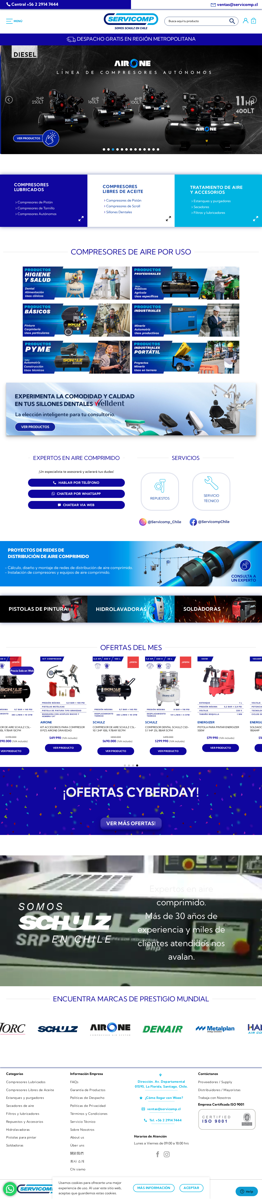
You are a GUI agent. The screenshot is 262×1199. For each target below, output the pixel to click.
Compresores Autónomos (37, 214)
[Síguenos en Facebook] (158, 1155)
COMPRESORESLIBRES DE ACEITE (123, 189)
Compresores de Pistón (35, 202)
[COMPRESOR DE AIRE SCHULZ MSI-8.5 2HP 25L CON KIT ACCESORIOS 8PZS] (70, 687)
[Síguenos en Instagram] (167, 1155)
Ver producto (70, 754)
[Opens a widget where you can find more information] (246, 1192)
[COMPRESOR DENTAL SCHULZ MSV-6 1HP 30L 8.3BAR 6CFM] (175, 687)
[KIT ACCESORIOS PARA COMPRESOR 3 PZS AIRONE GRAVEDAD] (123, 687)
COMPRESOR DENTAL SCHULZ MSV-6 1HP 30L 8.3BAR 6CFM (175, 729)
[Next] (253, 100)
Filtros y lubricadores (209, 213)
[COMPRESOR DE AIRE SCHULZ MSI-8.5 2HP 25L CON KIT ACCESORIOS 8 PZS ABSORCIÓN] (227, 687)
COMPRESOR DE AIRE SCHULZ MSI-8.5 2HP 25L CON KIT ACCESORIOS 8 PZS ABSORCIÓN (226, 730)
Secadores (201, 207)
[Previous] (9, 100)
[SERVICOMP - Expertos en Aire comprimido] (131, 21)
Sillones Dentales (119, 212)
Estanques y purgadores (212, 201)
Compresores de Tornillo (36, 208)
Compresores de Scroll (123, 206)
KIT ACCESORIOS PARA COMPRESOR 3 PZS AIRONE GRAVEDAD (122, 729)
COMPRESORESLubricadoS (31, 187)
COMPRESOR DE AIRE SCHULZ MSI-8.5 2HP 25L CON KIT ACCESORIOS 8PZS (68, 730)
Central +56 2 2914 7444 (34, 4)
